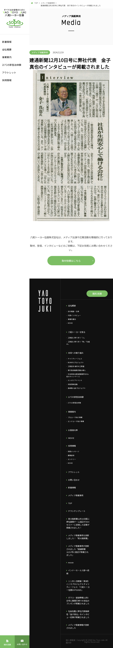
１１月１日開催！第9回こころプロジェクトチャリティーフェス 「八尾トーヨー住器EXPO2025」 (77, 585)
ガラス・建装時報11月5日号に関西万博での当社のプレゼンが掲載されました (77, 600)
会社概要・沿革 (73, 311)
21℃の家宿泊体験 (11, 65)
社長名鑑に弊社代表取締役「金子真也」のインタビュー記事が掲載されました (77, 614)
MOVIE (70, 323)
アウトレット (9, 72)
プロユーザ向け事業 (75, 417)
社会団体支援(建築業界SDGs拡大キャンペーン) (77, 375)
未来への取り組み (75, 352)
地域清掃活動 (72, 384)
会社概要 (6, 49)
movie (71, 562)
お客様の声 (73, 430)
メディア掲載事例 (75, 495)
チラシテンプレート (76, 511)
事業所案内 (72, 319)
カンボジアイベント (75, 380)
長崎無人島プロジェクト (76, 388)
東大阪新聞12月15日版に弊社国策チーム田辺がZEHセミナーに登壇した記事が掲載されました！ (77, 523)
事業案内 (6, 57)
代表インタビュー (74, 315)
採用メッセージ (73, 451)
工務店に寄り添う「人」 (76, 338)
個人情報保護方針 (70, 641)
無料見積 (7, 644)
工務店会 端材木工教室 (76, 366)
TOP (70, 503)
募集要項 (71, 455)
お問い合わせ (22, 644)
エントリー (72, 459)
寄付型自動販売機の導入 (76, 370)
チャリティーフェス (75, 358)
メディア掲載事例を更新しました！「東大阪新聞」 (77, 537)
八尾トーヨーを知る (76, 332)
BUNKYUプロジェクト (76, 362)
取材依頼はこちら (71, 260)
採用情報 (6, 80)
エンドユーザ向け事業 (76, 421)
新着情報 (6, 42)
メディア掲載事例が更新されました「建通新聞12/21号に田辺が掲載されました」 (77, 550)
